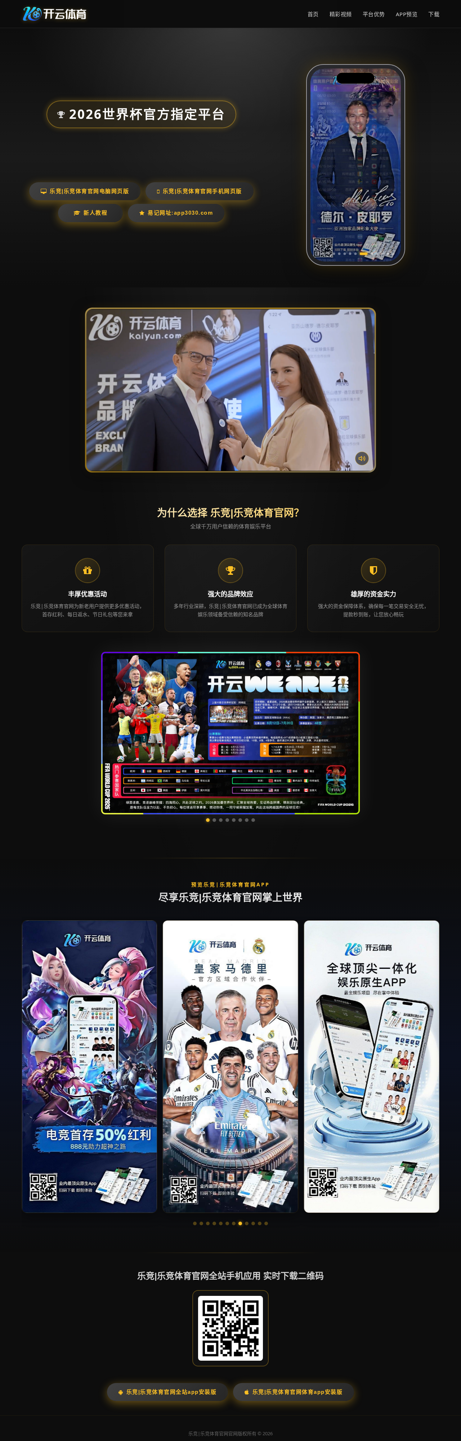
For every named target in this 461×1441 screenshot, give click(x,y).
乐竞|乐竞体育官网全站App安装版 (171, 1324)
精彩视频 (341, 14)
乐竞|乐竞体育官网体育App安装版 (297, 1324)
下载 (433, 14)
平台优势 (374, 14)
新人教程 (95, 213)
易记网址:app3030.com (180, 213)
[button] (195, 1155)
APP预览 (407, 14)
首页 (313, 14)
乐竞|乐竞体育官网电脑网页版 (89, 191)
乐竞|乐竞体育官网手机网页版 (202, 191)
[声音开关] (362, 458)
